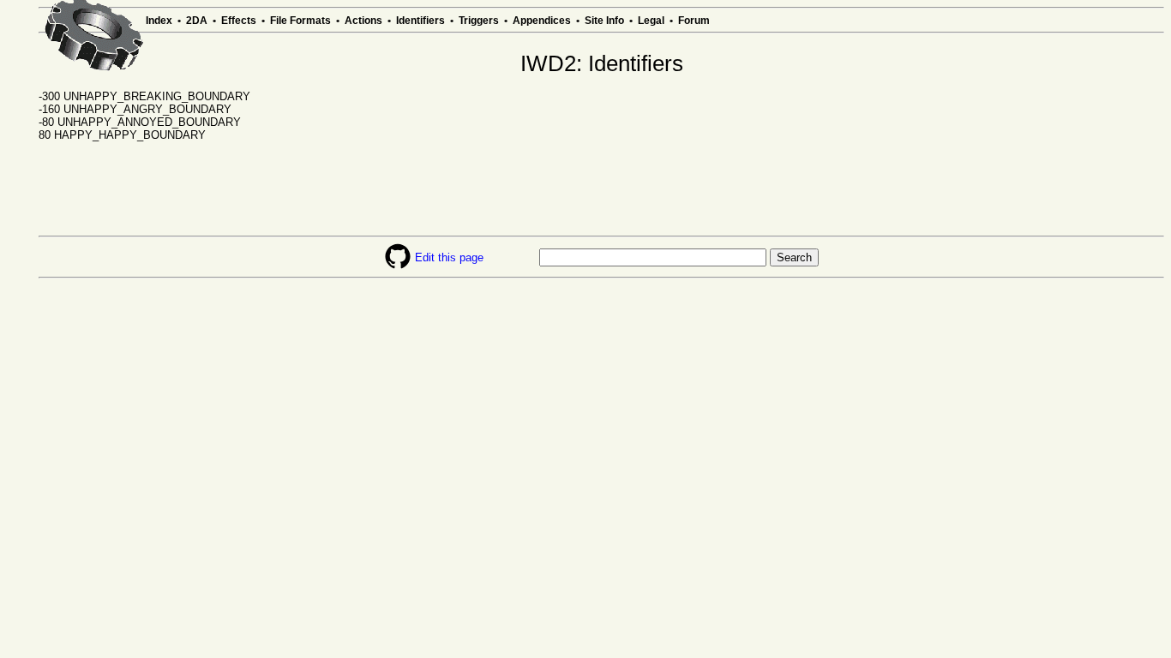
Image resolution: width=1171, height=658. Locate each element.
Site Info (604, 21)
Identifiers (420, 21)
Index (159, 21)
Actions (363, 21)
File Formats (300, 21)
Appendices (542, 21)
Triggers (479, 21)
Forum (694, 21)
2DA (196, 21)
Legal (651, 21)
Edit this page (449, 257)
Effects (238, 21)
